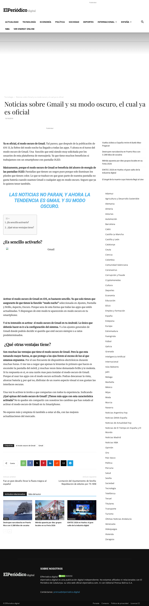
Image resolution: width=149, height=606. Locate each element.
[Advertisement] (93, 10)
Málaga (108, 377)
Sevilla (108, 478)
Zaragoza (109, 539)
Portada (96, 603)
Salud (108, 473)
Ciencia (108, 254)
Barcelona (110, 224)
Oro (107, 452)
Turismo (109, 513)
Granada (109, 351)
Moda (108, 397)
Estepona (109, 321)
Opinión (109, 447)
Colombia (110, 259)
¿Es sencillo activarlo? (18, 222)
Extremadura (111, 331)
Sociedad (74, 22)
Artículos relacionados (15, 494)
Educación (110, 300)
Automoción (111, 219)
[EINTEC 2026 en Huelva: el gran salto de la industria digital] (81, 510)
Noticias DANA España (116, 417)
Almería (109, 208)
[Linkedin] (50, 463)
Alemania (110, 203)
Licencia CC (135, 603)
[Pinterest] (43, 463)
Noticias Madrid (113, 437)
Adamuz (109, 193)
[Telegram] (70, 463)
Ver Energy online (24, 29)
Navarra (109, 407)
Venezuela (110, 524)
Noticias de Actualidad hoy (118, 422)
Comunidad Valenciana (116, 264)
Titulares (109, 503)
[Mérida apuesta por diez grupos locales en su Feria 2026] (49, 510)
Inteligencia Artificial (115, 356)
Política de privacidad (119, 603)
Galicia (108, 346)
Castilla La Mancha (114, 234)
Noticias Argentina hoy (116, 412)
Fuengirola (110, 336)
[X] (37, 463)
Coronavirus (111, 270)
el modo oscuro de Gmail (25, 445)
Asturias (109, 214)
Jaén (107, 371)
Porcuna (109, 468)
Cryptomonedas (113, 280)
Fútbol (108, 341)
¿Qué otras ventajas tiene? (20, 227)
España (125, 22)
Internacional (106, 22)
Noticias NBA (111, 442)
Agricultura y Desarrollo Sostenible (122, 198)
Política (60, 22)
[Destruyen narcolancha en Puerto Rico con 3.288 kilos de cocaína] (17, 510)
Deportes (88, 22)
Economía (45, 22)
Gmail (41, 445)
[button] (142, 22)
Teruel (108, 498)
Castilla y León (112, 239)
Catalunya (110, 244)
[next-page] (9, 531)
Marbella (109, 382)
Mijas (108, 392)
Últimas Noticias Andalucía (118, 518)
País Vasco (110, 457)
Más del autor (35, 494)
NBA (7, 29)
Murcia (108, 402)
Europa (108, 326)
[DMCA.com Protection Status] (65, 576)
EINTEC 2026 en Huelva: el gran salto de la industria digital (121, 171)
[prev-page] (5, 531)
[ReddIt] (57, 463)
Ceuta (108, 249)
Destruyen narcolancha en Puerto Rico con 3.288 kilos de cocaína (121, 153)
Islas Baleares (112, 366)
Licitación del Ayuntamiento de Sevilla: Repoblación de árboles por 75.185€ (77, 482)
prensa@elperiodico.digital (67, 592)
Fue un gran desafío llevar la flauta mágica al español (25, 482)
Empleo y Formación (115, 310)
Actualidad (11, 22)
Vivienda (109, 534)
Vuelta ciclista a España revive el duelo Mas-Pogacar (121, 144)
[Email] (63, 463)
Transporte (110, 508)
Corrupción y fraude (115, 275)
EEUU (6, 519)
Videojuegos (111, 529)
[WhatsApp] (23, 463)
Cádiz (108, 229)
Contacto (105, 603)
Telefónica (110, 493)
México (108, 387)
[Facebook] (30, 463)
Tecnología (29, 22)
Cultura (38, 519)
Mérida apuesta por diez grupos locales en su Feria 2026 (122, 162)
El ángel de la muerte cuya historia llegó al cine (122, 179)
